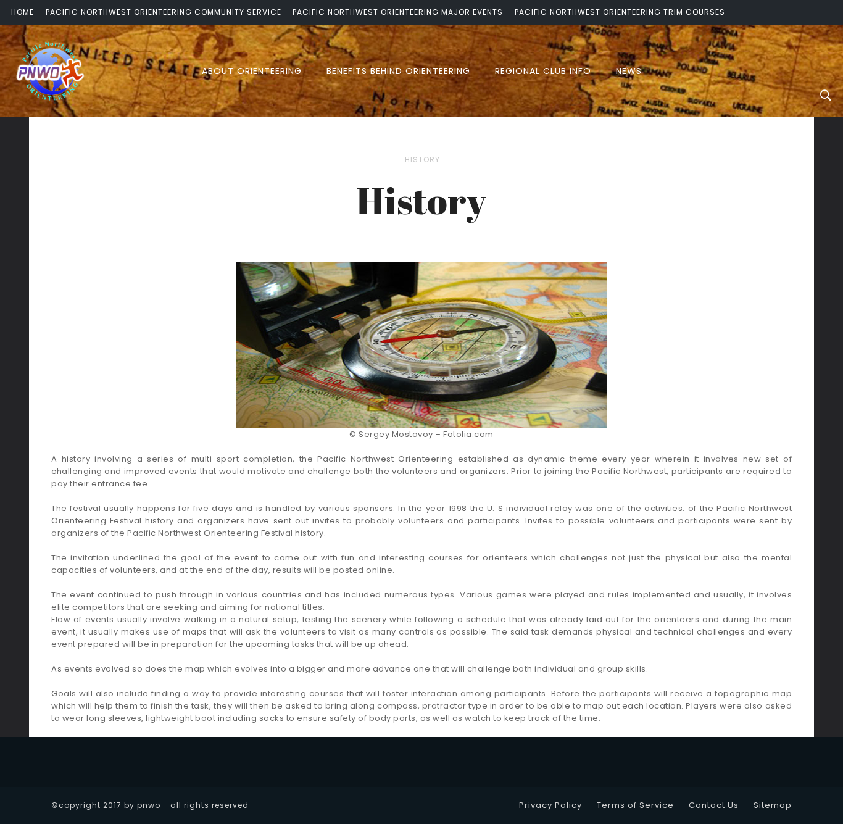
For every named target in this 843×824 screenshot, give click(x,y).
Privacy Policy (550, 805)
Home (22, 12)
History (422, 159)
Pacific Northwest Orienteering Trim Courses (620, 12)
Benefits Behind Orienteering (398, 71)
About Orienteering (252, 71)
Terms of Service (635, 805)
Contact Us (714, 805)
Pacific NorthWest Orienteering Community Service (163, 12)
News (629, 71)
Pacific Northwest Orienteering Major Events (398, 12)
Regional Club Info (543, 71)
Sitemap (773, 805)
